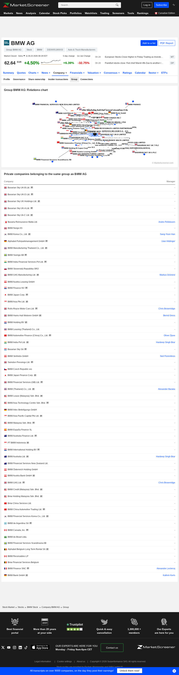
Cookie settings (64, 661)
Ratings (127, 72)
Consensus (111, 72)
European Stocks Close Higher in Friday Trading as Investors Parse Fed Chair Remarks (134, 57)
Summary (8, 72)
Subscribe (161, 5)
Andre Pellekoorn (167, 222)
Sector (153, 72)
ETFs (164, 72)
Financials (76, 72)
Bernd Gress (169, 315)
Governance (19, 79)
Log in (147, 5)
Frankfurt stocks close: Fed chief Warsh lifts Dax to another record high (134, 63)
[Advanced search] (117, 5)
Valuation (93, 72)
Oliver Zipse (169, 335)
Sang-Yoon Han (167, 234)
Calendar (140, 72)
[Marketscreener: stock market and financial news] (26, 5)
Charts (32, 72)
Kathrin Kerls (169, 575)
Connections (86, 79)
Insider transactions (58, 79)
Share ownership (36, 79)
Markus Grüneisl (167, 275)
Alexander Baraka (166, 389)
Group (74, 79)
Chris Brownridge (167, 308)
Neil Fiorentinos (167, 356)
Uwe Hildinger (168, 241)
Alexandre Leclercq (166, 568)
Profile (6, 79)
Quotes (21, 72)
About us (81, 661)
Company (59, 72)
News (45, 72)
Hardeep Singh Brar (165, 342)
